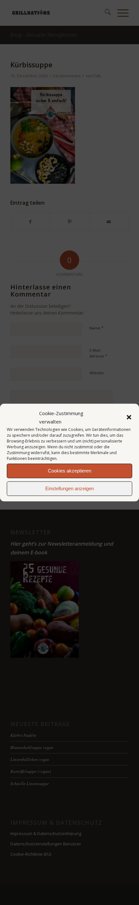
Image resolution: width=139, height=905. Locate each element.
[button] (129, 417)
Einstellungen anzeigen (69, 488)
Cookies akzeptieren (69, 470)
